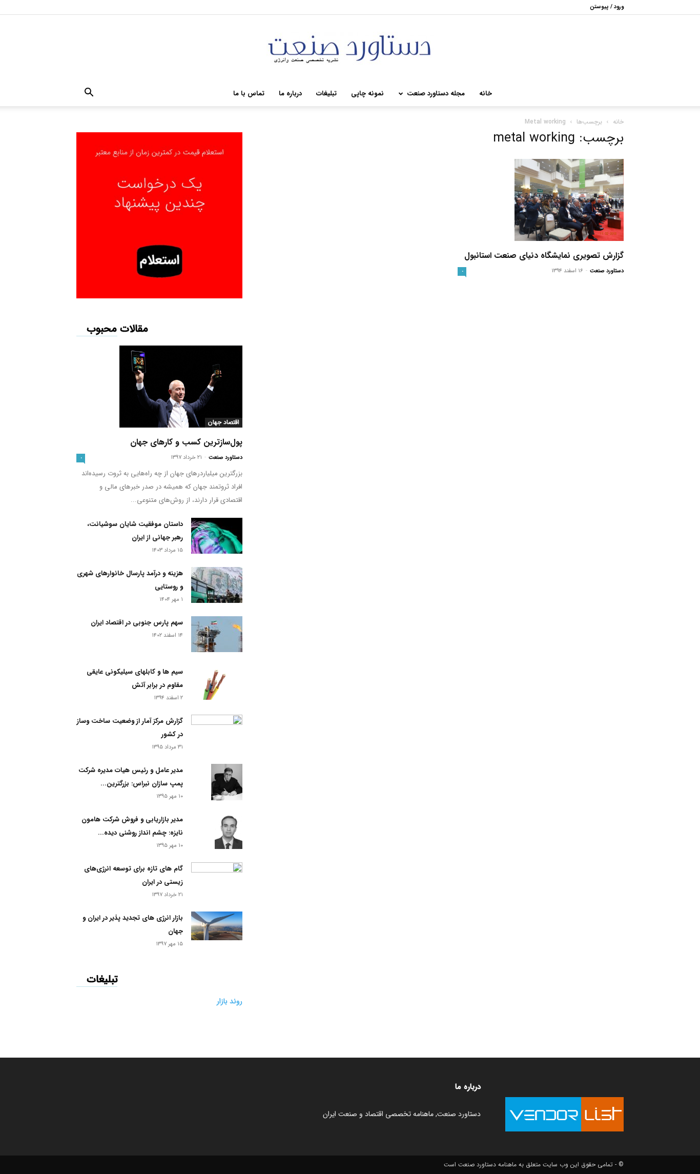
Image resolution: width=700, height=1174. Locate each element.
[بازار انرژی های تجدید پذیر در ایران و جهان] (216, 926)
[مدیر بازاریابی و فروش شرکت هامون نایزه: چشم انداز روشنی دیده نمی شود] (228, 831)
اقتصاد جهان (223, 422)
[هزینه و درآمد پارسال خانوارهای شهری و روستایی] (216, 585)
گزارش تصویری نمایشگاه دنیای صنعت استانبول (544, 255)
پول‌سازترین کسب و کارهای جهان (186, 442)
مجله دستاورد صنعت (436, 93)
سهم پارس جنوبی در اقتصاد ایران (137, 622)
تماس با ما (248, 93)
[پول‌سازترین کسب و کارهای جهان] (159, 387)
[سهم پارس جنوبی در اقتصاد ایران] (216, 634)
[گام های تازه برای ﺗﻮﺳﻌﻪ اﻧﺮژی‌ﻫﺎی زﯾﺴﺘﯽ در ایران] (216, 876)
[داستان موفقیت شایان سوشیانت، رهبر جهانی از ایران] (216, 536)
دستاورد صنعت (607, 271)
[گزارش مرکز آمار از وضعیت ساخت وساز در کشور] (216, 730)
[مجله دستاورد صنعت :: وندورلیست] (350, 48)
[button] (88, 94)
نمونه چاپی (367, 93)
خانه (485, 93)
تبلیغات (326, 93)
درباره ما (290, 93)
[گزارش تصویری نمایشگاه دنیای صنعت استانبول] (541, 200)
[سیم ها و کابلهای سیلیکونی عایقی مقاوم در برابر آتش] (216, 682)
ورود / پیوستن (607, 7)
